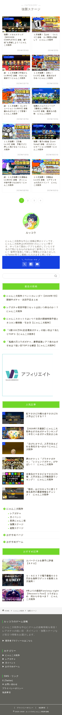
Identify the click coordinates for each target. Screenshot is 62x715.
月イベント (15, 517)
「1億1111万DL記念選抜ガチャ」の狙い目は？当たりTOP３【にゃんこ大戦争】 (32, 332)
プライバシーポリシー (12, 688)
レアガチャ (15, 513)
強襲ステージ (16, 524)
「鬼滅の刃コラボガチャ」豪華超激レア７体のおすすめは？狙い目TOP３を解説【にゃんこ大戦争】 (32, 344)
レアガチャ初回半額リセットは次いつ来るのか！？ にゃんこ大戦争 (32, 309)
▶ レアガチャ (9, 659)
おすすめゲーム (14, 542)
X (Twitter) (7, 680)
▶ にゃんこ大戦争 (11, 655)
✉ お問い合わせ (9, 684)
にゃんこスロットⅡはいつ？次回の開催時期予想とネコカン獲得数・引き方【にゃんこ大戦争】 (32, 321)
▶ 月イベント (9, 663)
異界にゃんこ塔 (18, 521)
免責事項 (6, 692)
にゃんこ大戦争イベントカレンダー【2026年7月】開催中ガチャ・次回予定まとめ (32, 298)
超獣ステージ (16, 528)
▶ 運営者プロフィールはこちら (17, 641)
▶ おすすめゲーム (11, 666)
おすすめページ (14, 535)
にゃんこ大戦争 (14, 508)
